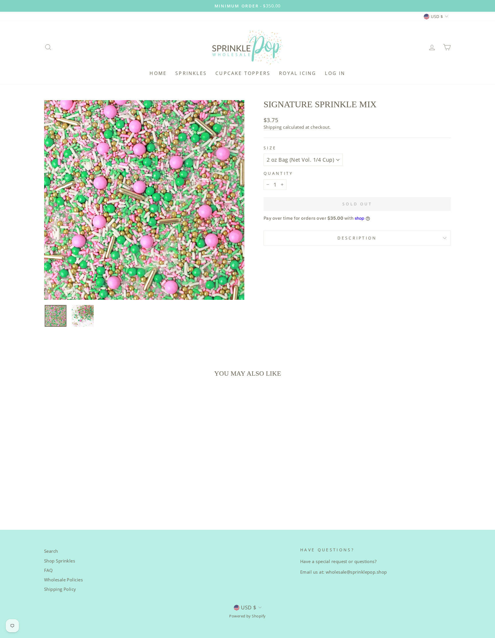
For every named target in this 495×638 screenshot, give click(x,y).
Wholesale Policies (63, 579)
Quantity (278, 173)
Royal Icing (297, 73)
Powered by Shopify (247, 616)
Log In (335, 73)
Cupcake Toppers (242, 73)
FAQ (48, 570)
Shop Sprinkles (59, 561)
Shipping (273, 127)
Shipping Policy (60, 589)
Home (158, 73)
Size (270, 147)
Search (51, 551)
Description (357, 238)
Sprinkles (191, 73)
